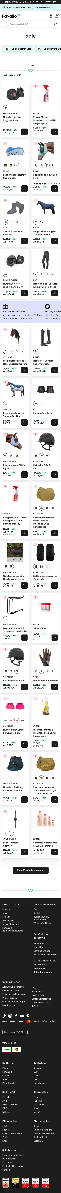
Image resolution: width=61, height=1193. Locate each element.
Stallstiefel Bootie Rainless (13, 233)
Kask (35, 1076)
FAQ (35, 909)
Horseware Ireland (42, 1130)
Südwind (37, 1101)
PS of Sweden (9, 1083)
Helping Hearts (9, 921)
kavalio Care (8, 1006)
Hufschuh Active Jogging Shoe (12, 119)
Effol (4, 1126)
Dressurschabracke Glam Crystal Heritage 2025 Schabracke (43, 522)
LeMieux (7, 409)
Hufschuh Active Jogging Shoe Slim (13, 285)
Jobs (4, 913)
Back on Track (40, 1137)
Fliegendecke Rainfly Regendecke (14, 176)
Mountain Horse (10, 1105)
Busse (36, 1108)
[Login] (51, 16)
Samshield (7, 1072)
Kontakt (37, 913)
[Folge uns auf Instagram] (10, 1016)
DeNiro (6, 1112)
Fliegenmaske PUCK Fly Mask (14, 467)
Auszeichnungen (10, 924)
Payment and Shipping (13, 994)
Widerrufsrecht (9, 998)
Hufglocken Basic (42, 413)
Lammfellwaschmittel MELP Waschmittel (45, 844)
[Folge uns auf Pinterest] (28, 1016)
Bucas (36, 1126)
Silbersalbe (39, 628)
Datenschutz (38, 995)
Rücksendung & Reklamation (41, 918)
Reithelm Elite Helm (14, 681)
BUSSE (6, 171)
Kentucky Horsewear (44, 1134)
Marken (6, 917)
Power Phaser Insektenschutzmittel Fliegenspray (44, 120)
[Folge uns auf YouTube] (22, 1016)
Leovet (5, 1130)
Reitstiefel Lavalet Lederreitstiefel (43, 362)
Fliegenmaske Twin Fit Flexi (45, 176)
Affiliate (35, 1006)
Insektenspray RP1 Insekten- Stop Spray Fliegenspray (44, 733)
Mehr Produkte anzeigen (30, 870)
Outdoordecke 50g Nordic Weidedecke (13, 577)
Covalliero (39, 462)
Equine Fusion (10, 114)
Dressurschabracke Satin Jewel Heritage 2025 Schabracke (44, 790)
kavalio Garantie (10, 991)
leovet (36, 114)
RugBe (36, 228)
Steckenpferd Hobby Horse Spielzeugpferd (15, 362)
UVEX (35, 677)
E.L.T (5, 228)
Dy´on (36, 1112)
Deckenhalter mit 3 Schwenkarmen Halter (15, 630)
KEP (35, 1072)
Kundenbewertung (41, 1003)
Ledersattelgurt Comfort (11, 844)
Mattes (36, 839)
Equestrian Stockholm (13, 1155)
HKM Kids (7, 357)
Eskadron (38, 514)
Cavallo (6, 1076)
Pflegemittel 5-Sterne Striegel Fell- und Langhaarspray (15, 521)
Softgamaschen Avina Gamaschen (45, 577)
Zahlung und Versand (13, 987)
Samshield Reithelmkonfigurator (12, 929)
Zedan (5, 1137)
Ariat (4, 1079)
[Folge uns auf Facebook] (16, 1016)
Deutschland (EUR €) (13, 1032)
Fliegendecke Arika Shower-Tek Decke (13, 415)
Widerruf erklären (42, 923)
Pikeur (5, 1068)
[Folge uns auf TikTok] (4, 1016)
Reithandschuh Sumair (45, 681)
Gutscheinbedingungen (13, 1002)
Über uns (6, 909)
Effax (5, 1141)
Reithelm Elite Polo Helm (43, 467)
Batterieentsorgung (41, 999)
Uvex (36, 1079)
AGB (34, 988)
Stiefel (36, 726)
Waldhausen (9, 462)
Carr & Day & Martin (12, 1134)
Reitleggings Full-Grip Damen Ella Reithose (45, 285)
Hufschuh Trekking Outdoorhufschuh (13, 789)
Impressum (37, 992)
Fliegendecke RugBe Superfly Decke (44, 233)
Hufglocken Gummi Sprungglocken (13, 731)
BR (34, 409)
